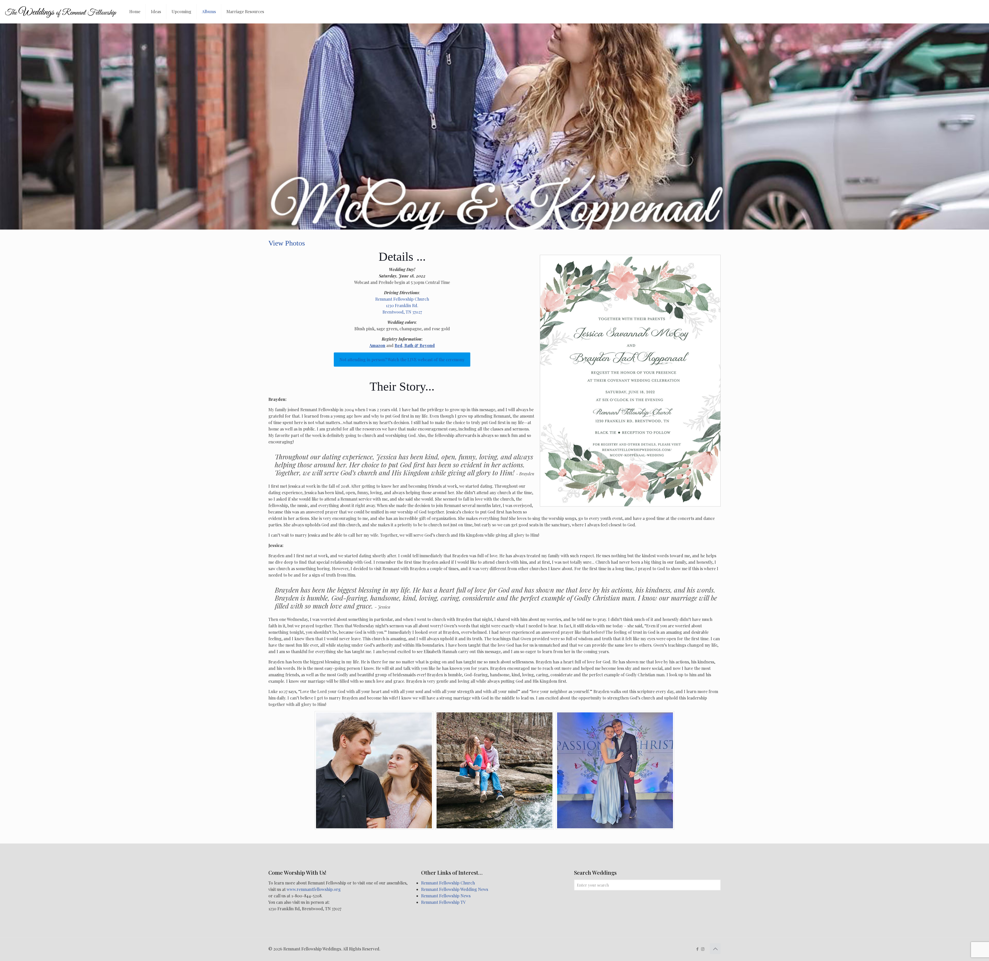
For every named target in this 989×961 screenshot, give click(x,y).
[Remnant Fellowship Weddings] (60, 11)
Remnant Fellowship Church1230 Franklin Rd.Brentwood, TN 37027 (402, 305)
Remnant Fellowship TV (443, 902)
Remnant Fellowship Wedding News (454, 889)
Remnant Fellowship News (446, 895)
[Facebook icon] (697, 948)
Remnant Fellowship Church (448, 883)
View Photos (286, 243)
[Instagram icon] (703, 948)
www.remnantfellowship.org (314, 889)
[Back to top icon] (715, 948)
